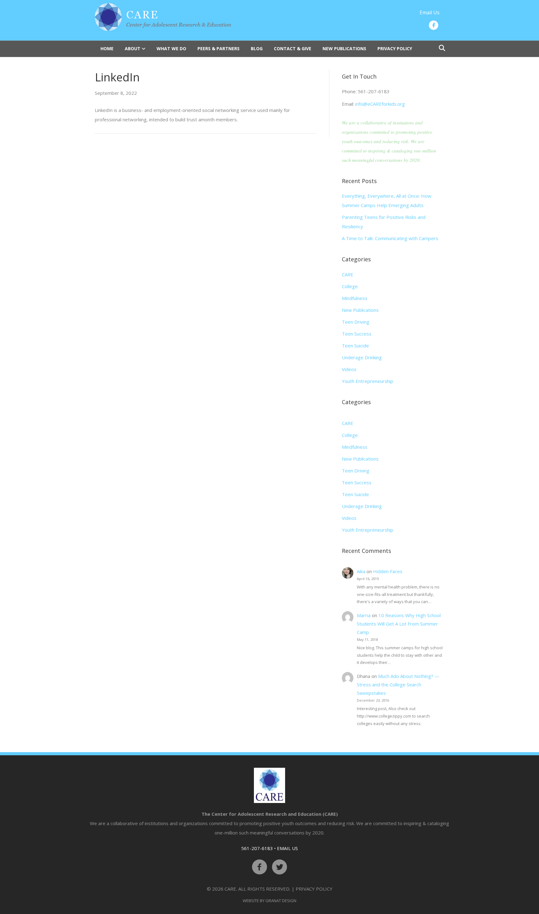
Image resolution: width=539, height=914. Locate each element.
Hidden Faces (387, 571)
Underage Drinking (362, 357)
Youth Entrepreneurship (367, 381)
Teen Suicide (355, 345)
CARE (347, 274)
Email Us (429, 12)
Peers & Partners (218, 48)
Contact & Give (292, 48)
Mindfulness (354, 298)
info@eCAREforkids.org (380, 104)
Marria (364, 615)
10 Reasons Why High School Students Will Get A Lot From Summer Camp (399, 623)
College (350, 286)
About (132, 48)
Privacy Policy (394, 48)
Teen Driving (355, 322)
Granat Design (280, 900)
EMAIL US (287, 848)
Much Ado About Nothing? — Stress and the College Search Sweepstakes (398, 684)
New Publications (344, 48)
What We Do (171, 48)
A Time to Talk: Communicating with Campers (390, 238)
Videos (349, 369)
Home (107, 48)
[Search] (440, 48)
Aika (361, 571)
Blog (257, 48)
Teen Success (356, 334)
